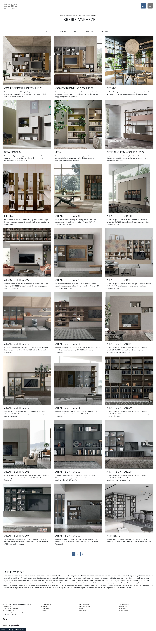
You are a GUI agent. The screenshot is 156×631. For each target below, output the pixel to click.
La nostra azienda (46, 604)
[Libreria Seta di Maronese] (78, 124)
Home (62, 15)
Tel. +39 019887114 (9, 611)
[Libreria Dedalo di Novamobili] (129, 60)
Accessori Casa (122, 606)
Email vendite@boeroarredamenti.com (14, 613)
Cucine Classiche (84, 606)
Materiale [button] (62, 32)
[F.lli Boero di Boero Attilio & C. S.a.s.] (10, 6)
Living (81, 609)
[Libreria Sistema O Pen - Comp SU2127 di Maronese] (129, 124)
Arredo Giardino (123, 611)
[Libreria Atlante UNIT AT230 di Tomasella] (129, 188)
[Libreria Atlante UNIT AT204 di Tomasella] (27, 508)
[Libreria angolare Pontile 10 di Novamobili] (129, 508)
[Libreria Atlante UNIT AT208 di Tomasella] (27, 444)
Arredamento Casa (71, 15)
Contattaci (44, 613)
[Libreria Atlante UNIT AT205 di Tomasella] (129, 444)
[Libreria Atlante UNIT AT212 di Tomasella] (27, 380)
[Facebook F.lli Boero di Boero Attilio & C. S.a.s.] (4, 619)
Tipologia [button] (89, 32)
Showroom (44, 606)
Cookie (9, 630)
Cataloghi (44, 611)
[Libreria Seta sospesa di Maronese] (27, 124)
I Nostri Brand (45, 609)
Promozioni (82, 611)
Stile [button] (76, 32)
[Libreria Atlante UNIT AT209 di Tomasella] (129, 380)
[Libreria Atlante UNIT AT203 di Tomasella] (78, 508)
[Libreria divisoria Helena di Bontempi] (27, 188)
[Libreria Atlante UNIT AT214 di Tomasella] (129, 316)
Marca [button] (48, 32)
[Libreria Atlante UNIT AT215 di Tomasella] (78, 316)
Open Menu (150, 6)
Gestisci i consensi (19, 630)
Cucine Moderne (84, 604)
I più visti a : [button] (105, 32)
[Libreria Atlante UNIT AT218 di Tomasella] (129, 252)
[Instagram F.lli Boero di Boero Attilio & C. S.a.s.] (6, 619)
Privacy (3, 630)
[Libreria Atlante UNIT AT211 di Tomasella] (78, 380)
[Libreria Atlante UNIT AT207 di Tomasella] (78, 444)
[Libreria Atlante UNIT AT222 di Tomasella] (27, 252)
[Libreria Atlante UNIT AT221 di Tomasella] (78, 252)
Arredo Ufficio (122, 609)
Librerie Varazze (91, 15)
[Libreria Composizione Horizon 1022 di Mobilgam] (78, 60)
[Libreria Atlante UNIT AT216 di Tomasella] (27, 316)
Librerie (81, 15)
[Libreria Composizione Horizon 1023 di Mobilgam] (27, 60)
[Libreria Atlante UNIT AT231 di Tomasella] (78, 188)
